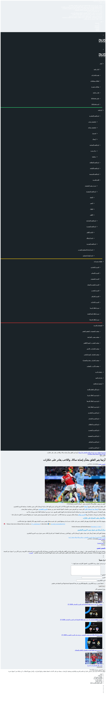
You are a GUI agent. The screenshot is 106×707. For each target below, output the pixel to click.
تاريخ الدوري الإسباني (93, 418)
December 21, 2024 (96, 526)
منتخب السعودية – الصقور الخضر (90, 331)
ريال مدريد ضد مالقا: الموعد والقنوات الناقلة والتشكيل (88, 10)
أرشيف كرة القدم (97, 383)
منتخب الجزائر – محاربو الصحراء (91, 360)
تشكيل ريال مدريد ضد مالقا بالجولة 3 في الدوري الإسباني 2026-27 (85, 5)
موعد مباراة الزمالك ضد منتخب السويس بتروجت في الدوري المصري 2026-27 (82, 8)
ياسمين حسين (101, 464)
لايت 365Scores (95, 104)
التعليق (103, 575)
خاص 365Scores (95, 98)
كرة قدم (100, 110)
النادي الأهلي (90, 232)
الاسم (104, 577)
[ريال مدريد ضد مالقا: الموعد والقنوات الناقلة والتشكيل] (93, 648)
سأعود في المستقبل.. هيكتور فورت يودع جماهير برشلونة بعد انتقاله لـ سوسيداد (82, 17)
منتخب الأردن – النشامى (93, 366)
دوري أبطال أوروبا (94, 308)
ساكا (76, 537)
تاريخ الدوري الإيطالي (93, 424)
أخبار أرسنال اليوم (100, 454)
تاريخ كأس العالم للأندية (93, 389)
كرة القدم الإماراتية (91, 220)
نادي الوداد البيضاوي (88, 255)
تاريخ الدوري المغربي (94, 447)
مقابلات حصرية (95, 87)
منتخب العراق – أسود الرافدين (91, 354)
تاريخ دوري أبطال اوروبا (93, 395)
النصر (91, 203)
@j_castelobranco (35, 524)
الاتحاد (91, 197)
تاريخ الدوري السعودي (93, 436)
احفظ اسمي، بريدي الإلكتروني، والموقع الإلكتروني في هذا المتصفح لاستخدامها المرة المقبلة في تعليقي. (77, 583)
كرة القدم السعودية (91, 191)
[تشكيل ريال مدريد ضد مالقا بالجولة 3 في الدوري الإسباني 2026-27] (93, 602)
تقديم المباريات (95, 75)
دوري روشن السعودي (90, 185)
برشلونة (94, 156)
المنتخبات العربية (98, 325)
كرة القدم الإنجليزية (94, 116)
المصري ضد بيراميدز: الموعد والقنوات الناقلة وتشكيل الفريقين (86, 13)
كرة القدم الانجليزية (87, 452)
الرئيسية (103, 452)
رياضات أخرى (98, 372)
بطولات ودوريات (98, 261)
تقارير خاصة (96, 92)
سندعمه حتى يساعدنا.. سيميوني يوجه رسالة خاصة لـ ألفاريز (87, 14)
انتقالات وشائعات (94, 81)
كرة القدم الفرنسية (94, 174)
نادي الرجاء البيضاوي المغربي (85, 250)
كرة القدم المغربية (91, 244)
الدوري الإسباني (95, 273)
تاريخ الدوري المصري (93, 430)
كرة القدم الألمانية (94, 168)
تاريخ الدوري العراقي (94, 442)
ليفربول (94, 133)
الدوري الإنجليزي (95, 267)
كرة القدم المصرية (91, 226)
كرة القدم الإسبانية (94, 145)
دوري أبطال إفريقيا (94, 319)
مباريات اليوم (99, 378)
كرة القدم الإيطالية (94, 162)
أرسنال (94, 139)
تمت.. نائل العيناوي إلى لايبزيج (94, 11)
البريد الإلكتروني (101, 580)
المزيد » (31, 553)
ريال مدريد (93, 151)
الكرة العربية (96, 180)
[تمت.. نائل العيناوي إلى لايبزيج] (93, 663)
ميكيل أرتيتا (71, 537)
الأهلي (91, 215)
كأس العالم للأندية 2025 (96, 683)
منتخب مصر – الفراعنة (93, 337)
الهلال (91, 209)
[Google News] (101, 543)
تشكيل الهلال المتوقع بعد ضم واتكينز (93, 18)
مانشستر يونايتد (92, 127)
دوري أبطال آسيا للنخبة (93, 314)
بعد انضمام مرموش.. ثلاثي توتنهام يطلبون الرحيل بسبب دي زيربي (85, 16)
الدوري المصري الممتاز (93, 284)
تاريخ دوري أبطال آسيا (93, 407)
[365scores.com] (102, 42)
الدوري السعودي (95, 279)
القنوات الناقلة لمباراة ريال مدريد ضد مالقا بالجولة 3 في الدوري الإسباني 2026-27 (81, 7)
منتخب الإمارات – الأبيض (93, 348)
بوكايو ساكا (80, 537)
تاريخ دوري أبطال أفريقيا (93, 401)
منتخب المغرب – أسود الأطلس (91, 343)
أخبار (101, 63)
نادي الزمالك (90, 238)
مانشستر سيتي (92, 121)
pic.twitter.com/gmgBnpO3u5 (58, 524)
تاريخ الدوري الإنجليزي (93, 412)
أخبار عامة (96, 69)
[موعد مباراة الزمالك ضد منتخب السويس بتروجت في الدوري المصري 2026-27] (93, 633)
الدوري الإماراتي (95, 302)
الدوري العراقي (95, 296)
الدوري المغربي (95, 290)
